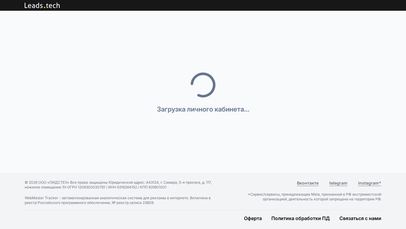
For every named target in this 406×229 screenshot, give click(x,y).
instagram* (369, 182)
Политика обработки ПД (300, 218)
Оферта (253, 218)
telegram (338, 182)
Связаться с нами (360, 218)
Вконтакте (308, 182)
